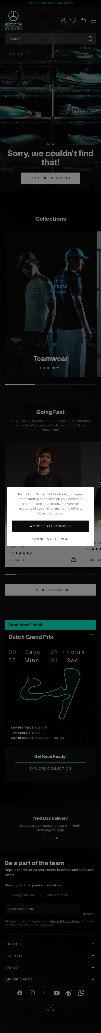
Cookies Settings (50, 539)
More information (50, 513)
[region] (50, 516)
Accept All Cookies (50, 526)
